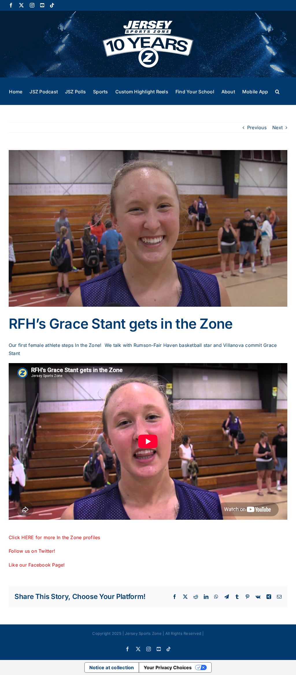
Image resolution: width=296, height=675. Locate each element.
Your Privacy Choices (168, 667)
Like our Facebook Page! (37, 565)
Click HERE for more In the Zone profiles (54, 537)
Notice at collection (111, 667)
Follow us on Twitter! (33, 551)
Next (277, 127)
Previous (257, 127)
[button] (277, 91)
